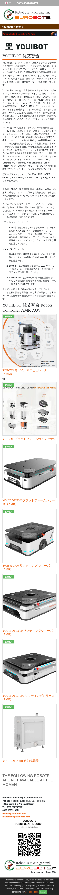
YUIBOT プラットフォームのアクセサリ (29, 439)
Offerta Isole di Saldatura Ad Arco (19, 33)
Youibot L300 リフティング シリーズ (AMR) (26, 567)
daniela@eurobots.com (14, 813)
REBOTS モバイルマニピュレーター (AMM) (26, 372)
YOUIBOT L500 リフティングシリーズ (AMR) (27, 632)
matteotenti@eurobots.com (16, 816)
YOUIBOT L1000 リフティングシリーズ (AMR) (28, 697)
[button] (9, 3)
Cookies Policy (31, 891)
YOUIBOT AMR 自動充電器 (20, 761)
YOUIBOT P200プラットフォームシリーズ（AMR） (28, 502)
